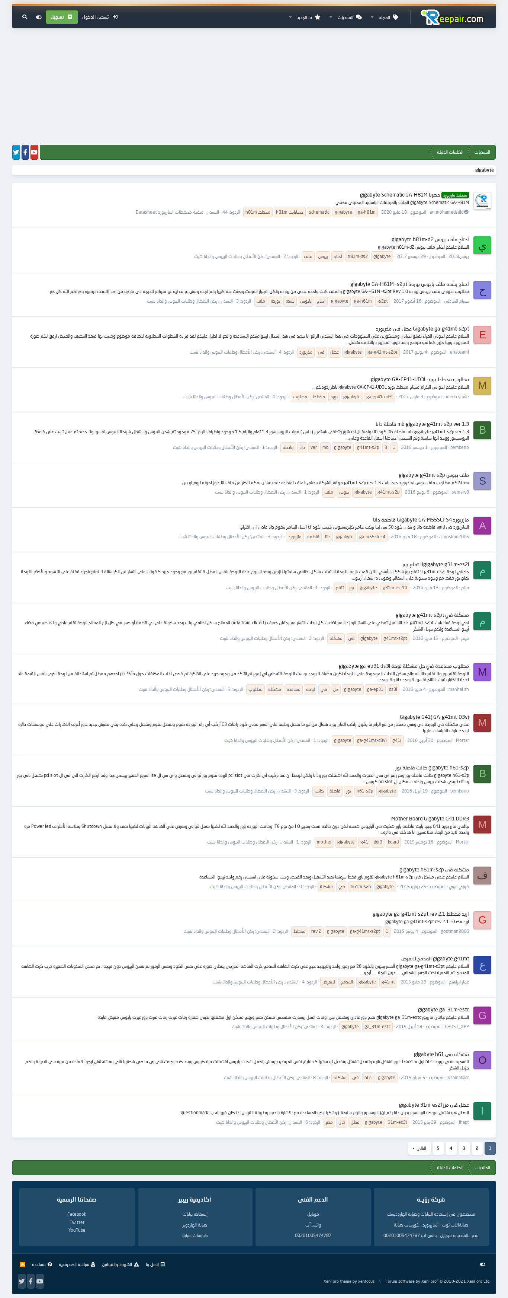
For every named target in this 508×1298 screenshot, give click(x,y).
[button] (372, 17)
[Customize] (39, 17)
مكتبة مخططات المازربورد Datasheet (169, 212)
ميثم (465, 587)
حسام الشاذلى (456, 301)
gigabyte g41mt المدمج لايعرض (435, 958)
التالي (421, 1148)
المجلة (384, 17)
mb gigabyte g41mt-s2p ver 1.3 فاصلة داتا (422, 424)
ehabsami (459, 352)
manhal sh (458, 689)
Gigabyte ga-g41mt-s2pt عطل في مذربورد (422, 328)
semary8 (460, 492)
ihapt (464, 1122)
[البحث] (25, 17)
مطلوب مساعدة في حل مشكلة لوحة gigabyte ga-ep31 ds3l (404, 666)
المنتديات (345, 17)
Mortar (462, 740)
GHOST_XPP (457, 1026)
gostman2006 (455, 931)
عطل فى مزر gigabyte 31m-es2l (434, 1104)
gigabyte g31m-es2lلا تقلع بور (435, 564)
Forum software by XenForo (438, 1281)
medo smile (457, 396)
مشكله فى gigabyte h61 (441, 1054)
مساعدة (39, 1264)
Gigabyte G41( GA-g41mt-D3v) (434, 717)
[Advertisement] (254, 87)
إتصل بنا (152, 1264)
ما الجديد (304, 17)
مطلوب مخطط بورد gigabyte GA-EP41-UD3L (420, 379)
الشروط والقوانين (117, 1264)
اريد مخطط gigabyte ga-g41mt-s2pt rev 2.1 (421, 913)
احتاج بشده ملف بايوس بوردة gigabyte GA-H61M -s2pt (409, 284)
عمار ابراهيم (459, 982)
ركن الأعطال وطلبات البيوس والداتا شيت (229, 256)
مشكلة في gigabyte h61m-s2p (434, 869)
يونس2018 (458, 256)
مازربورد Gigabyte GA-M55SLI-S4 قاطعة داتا (421, 519)
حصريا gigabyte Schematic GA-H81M (413, 194)
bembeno (459, 447)
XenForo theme (337, 1281)
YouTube (77, 1230)
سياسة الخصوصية (74, 1264)
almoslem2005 (454, 536)
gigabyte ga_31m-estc (443, 1009)
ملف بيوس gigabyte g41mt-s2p (434, 475)
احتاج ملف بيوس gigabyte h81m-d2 (430, 239)
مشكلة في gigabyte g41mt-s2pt (432, 615)
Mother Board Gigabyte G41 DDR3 (430, 818)
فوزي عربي (459, 886)
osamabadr (458, 1077)
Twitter (77, 1222)
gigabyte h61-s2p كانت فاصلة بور (432, 767)
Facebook (76, 1214)
